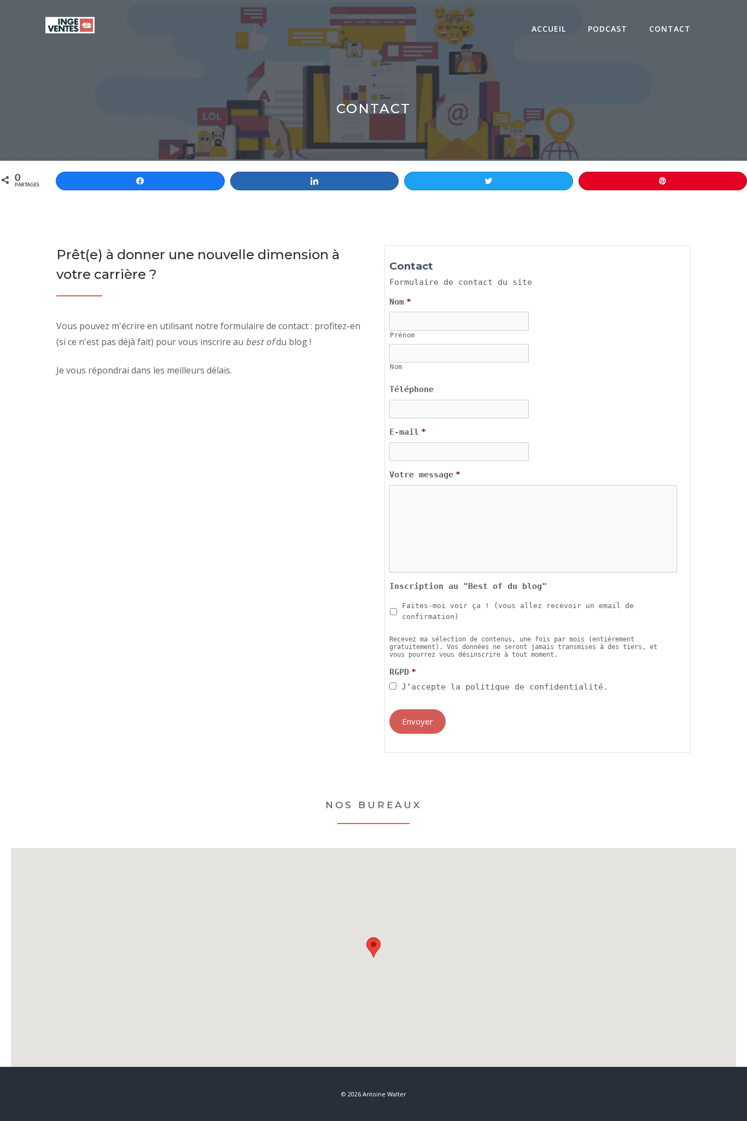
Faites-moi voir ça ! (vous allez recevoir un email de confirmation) (518, 611)
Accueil (549, 29)
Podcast (607, 29)
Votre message (424, 475)
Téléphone (411, 389)
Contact (670, 29)
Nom (400, 302)
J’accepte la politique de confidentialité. (504, 687)
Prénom (402, 335)
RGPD (402, 672)
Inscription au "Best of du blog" (468, 586)
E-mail (407, 432)
